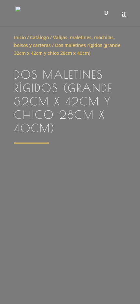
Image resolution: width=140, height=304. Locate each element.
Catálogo (39, 37)
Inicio (20, 37)
